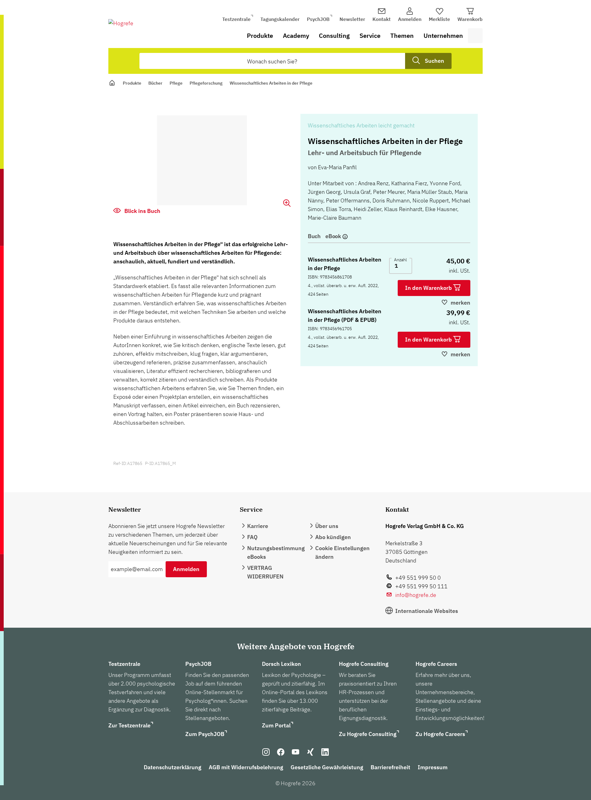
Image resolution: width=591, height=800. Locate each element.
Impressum (433, 767)
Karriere (257, 526)
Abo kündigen (333, 537)
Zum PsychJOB (204, 734)
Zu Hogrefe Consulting (367, 734)
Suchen (434, 60)
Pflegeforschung (206, 83)
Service (370, 35)
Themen (402, 35)
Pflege (176, 83)
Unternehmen (443, 35)
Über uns (326, 526)
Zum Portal (276, 725)
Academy (296, 35)
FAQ (252, 537)
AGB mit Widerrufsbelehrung (246, 767)
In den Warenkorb (429, 287)
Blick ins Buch (141, 210)
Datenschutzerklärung (172, 767)
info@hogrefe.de (415, 594)
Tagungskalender (280, 19)
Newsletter (352, 19)
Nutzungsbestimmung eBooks (276, 552)
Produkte (260, 35)
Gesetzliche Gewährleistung (327, 767)
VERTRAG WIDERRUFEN (265, 572)
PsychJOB (318, 19)
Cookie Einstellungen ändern (342, 552)
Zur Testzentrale (129, 725)
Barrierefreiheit (390, 767)
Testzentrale (236, 19)
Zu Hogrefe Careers (440, 734)
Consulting (334, 35)
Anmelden (186, 569)
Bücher (155, 83)
